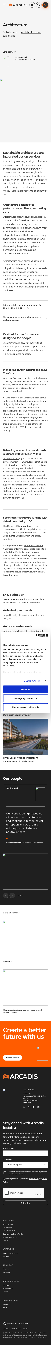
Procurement (8, 1288)
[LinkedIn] (33, 1106)
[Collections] (32, 5)
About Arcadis (8, 1224)
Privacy (25, 1328)
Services (6, 1256)
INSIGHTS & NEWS (10, 1300)
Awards (5, 1240)
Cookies (6, 1328)
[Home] (17, 5)
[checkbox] (5, 1172)
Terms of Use (33, 1179)
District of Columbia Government (23, 526)
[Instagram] (38, 1106)
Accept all (25, 689)
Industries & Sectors (10, 1253)
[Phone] (23, 1106)
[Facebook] (28, 1106)
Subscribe (25, 1203)
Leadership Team (9, 1231)
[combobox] (25, 1165)
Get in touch (12, 1058)
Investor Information (10, 1237)
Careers (5, 1292)
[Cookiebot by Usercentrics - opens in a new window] (36, 635)
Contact (6, 1285)
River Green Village (12, 459)
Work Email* (8, 1148)
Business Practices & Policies (13, 1234)
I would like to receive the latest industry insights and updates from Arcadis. (28, 1173)
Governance (7, 1228)
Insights (6, 1304)
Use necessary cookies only (25, 707)
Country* (7, 1159)
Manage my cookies (33, 681)
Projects (6, 1269)
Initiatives (6, 1272)
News (5, 1308)
